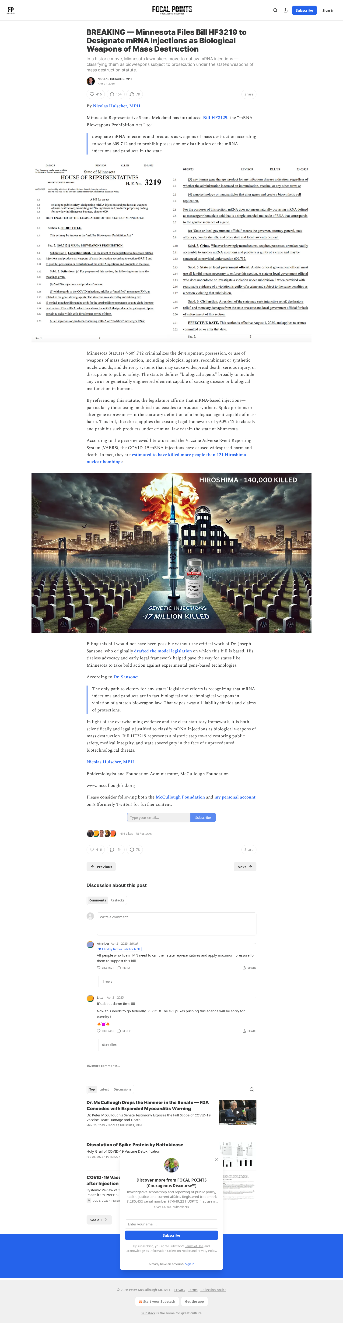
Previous (104, 866)
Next (242, 866)
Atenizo (103, 943)
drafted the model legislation (163, 651)
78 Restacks (144, 833)
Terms (193, 1290)
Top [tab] (92, 1089)
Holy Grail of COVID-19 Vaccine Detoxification (123, 1151)
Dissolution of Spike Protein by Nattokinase (135, 1144)
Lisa (100, 997)
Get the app (194, 1301)
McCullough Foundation (180, 797)
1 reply (107, 981)
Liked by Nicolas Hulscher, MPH (121, 949)
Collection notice (213, 1290)
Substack (148, 1313)
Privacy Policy (206, 1251)
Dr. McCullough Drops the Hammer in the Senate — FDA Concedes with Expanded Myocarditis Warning (148, 1105)
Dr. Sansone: (125, 677)
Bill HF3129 (215, 117)
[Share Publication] (285, 10)
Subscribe (304, 10)
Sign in (328, 10)
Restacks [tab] (117, 900)
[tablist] (107, 900)
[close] (216, 1159)
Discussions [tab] (122, 1089)
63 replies (109, 1045)
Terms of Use (194, 1246)
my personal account (235, 797)
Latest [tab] (104, 1089)
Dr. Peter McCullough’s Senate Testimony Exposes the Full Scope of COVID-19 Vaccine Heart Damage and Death (149, 1117)
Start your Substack (159, 1301)
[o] (237, 1112)
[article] (171, 1117)
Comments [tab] (97, 900)
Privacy (179, 1290)
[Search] (275, 10)
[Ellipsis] (254, 943)
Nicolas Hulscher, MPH (115, 79)
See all (96, 1219)
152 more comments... (103, 1066)
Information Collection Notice (170, 1251)
